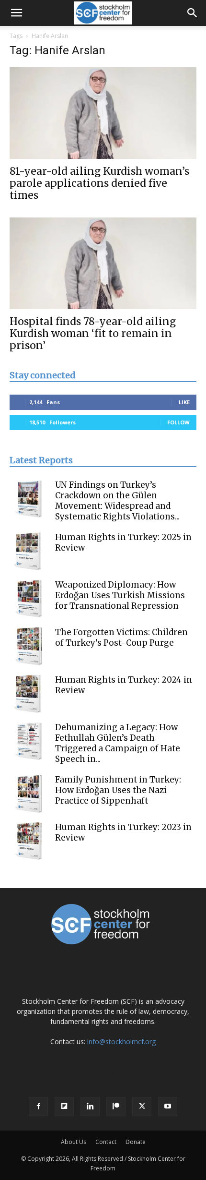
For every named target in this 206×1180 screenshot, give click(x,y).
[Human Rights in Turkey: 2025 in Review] (29, 551)
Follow (178, 422)
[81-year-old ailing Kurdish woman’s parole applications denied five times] (103, 113)
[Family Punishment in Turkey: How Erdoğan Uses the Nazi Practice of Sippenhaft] (29, 793)
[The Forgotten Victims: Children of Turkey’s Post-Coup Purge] (29, 646)
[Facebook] (38, 1106)
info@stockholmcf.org (121, 1041)
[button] (16, 13)
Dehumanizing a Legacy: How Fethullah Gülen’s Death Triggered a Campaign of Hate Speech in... (117, 743)
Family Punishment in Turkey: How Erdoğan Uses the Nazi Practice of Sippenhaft (118, 790)
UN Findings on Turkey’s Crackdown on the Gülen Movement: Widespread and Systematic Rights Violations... (117, 501)
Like (184, 402)
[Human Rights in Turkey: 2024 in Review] (29, 693)
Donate (136, 1142)
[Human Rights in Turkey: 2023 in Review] (29, 841)
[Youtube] (167, 1106)
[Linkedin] (90, 1106)
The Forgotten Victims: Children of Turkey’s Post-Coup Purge (121, 637)
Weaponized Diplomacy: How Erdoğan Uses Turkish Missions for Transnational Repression (120, 595)
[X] (141, 1106)
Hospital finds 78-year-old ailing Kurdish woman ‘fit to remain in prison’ (93, 333)
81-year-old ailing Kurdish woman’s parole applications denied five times (99, 183)
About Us (73, 1142)
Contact (105, 1142)
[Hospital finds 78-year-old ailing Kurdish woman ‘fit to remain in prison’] (103, 263)
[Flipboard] (64, 1106)
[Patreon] (116, 1106)
